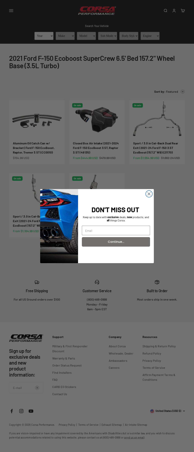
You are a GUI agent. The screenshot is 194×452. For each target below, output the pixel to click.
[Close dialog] (149, 194)
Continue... (116, 242)
